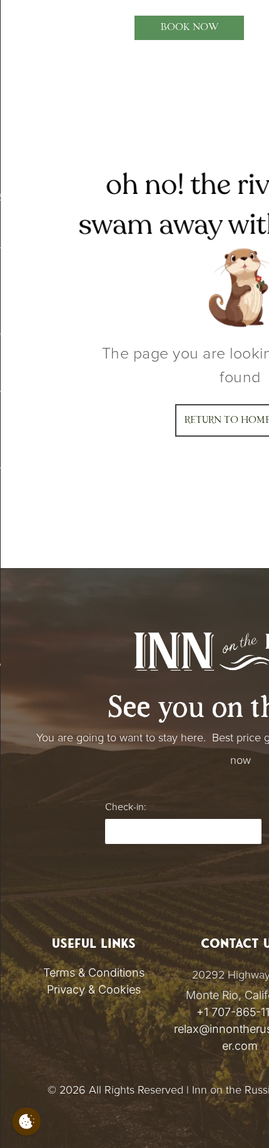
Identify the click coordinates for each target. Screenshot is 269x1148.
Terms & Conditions (94, 972)
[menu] (18, 21)
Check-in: (125, 807)
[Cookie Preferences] (27, 1121)
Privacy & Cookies (94, 989)
